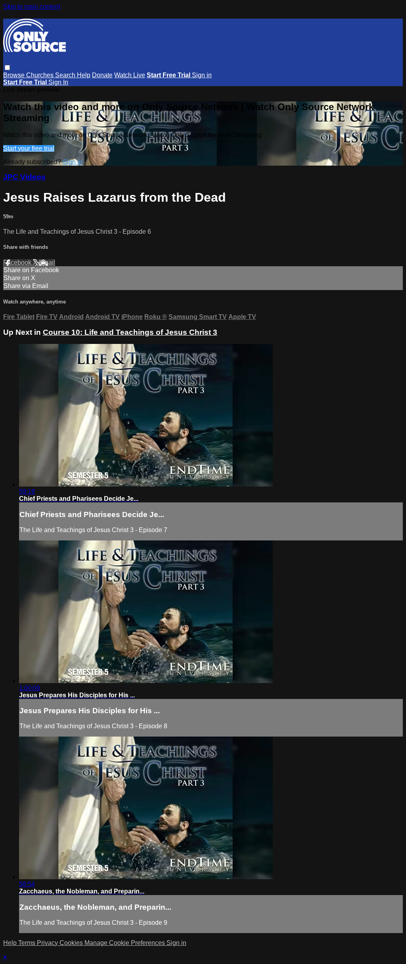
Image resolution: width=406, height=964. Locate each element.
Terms (27, 942)
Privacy (48, 942)
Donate (102, 75)
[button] (7, 67)
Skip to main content (31, 6)
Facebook (18, 262)
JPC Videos (24, 177)
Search (66, 75)
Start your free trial (28, 148)
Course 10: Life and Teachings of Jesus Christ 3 (130, 332)
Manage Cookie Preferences (125, 942)
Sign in (202, 75)
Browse (14, 75)
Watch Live (129, 75)
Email (47, 262)
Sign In (58, 82)
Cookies (71, 942)
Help (83, 75)
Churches (40, 75)
